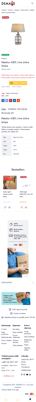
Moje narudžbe (18, 332)
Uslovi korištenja (29, 337)
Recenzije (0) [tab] (7, 113)
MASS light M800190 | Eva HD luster (26, 194)
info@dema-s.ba (8, 376)
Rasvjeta (17, 10)
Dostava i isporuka (16, 341)
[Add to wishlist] (5, 87)
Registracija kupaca (28, 341)
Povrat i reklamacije (16, 336)
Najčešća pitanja (27, 349)
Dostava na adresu (19, 313)
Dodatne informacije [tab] (17, 109)
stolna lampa (14, 93)
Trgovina (10, 10)
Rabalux (8, 93)
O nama (4, 329)
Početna (3, 10)
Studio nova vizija (13, 390)
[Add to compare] (16, 87)
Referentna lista (6, 337)
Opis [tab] (3, 109)
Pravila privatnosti (27, 333)
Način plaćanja (17, 345)
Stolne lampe (24, 10)
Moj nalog (16, 329)
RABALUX (4, 59)
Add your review (6, 69)
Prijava (26, 345)
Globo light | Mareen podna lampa (8, 194)
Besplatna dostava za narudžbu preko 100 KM (20, 317)
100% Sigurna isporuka (19, 309)
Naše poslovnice (4, 333)
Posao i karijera (6, 340)
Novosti (3, 343)
